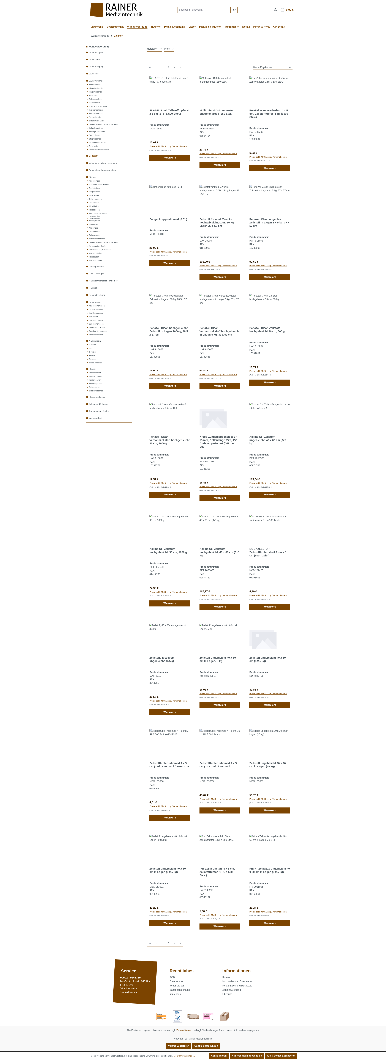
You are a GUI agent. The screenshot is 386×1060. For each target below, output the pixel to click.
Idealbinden (94, 206)
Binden (92, 177)
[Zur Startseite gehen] (116, 10)
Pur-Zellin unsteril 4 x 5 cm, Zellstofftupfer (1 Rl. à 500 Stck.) (217, 872)
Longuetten (93, 224)
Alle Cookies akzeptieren (281, 1055)
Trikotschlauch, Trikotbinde (100, 250)
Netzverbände (95, 117)
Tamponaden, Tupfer (97, 142)
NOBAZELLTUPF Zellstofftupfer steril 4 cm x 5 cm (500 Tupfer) (267, 552)
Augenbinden (94, 181)
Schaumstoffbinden (97, 239)
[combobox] (204, 10)
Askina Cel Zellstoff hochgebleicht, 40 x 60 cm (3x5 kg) (219, 552)
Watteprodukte (96, 418)
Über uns (227, 994)
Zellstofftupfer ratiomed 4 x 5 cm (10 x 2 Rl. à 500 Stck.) (218, 765)
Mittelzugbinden (94, 220)
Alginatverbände (96, 88)
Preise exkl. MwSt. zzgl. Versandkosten (168, 146)
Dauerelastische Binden (99, 185)
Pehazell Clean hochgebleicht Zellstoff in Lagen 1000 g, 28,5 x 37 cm (168, 331)
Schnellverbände (96, 128)
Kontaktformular (129, 992)
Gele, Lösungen (96, 273)
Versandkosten (184, 1030)
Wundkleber (94, 59)
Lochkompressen (96, 313)
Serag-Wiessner (95, 363)
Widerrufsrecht (177, 985)
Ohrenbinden (94, 232)
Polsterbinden (95, 235)
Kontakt (226, 977)
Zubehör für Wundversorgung (103, 163)
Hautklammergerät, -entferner (103, 281)
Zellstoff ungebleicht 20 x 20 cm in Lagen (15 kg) (267, 765)
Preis (167, 48)
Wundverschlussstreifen (99, 150)
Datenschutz (176, 981)
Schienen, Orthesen (98, 404)
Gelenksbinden (95, 199)
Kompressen (95, 302)
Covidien (92, 352)
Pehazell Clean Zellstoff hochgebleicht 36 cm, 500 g (267, 330)
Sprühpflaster (94, 135)
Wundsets (93, 73)
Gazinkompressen (96, 309)
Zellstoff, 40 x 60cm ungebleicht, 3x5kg (161, 659)
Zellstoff (93, 156)
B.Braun (92, 345)
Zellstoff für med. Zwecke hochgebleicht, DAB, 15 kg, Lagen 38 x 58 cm (216, 222)
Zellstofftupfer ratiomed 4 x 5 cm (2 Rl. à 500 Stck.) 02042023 (169, 765)
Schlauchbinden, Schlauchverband (103, 124)
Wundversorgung (99, 46)
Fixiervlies (93, 95)
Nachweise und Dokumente (237, 981)
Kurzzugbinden (94, 216)
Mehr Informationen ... (184, 1056)
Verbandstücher (95, 253)
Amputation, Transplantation (102, 170)
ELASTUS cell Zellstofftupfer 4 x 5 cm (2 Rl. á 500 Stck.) (169, 112)
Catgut (92, 348)
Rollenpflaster (95, 387)
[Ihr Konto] (275, 10)
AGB (172, 977)
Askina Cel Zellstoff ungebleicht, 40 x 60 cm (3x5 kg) (267, 440)
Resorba (92, 359)
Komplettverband (96, 114)
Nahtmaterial (95, 341)
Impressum (175, 994)
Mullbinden (93, 228)
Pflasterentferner (97, 397)
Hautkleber (94, 288)
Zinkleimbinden (95, 260)
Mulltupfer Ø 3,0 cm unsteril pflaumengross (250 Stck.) (217, 112)
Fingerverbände (95, 92)
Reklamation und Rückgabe (237, 985)
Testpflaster (93, 146)
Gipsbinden (94, 203)
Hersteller (152, 48)
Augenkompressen (97, 306)
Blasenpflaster (95, 373)
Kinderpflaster (95, 380)
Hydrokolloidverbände (98, 106)
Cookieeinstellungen (206, 1046)
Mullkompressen (96, 320)
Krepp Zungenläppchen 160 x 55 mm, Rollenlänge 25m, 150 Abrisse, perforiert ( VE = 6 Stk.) (218, 441)
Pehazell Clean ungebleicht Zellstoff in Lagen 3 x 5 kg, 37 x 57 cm (269, 222)
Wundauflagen (96, 52)
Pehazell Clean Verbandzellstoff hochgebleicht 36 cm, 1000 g (169, 440)
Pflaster (92, 369)
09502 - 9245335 (130, 977)
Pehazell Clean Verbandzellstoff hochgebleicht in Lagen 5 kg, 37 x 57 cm (219, 331)
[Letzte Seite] (180, 67)
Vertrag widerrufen (178, 1046)
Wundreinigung (96, 66)
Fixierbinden (94, 195)
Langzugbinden (94, 218)
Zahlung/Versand (231, 990)
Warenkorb (169, 157)
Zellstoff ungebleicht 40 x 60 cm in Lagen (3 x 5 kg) (167, 870)
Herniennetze (94, 103)
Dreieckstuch (94, 188)
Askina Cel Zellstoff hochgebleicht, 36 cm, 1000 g (168, 550)
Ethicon (92, 356)
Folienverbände (95, 99)
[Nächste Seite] (174, 67)
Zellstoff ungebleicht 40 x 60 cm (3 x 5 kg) (267, 659)
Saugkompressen (96, 324)
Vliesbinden (94, 257)
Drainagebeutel (96, 266)
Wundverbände (96, 81)
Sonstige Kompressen (98, 331)
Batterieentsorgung (180, 990)
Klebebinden (94, 210)
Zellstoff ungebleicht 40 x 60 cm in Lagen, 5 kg (217, 659)
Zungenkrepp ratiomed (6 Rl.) (168, 219)
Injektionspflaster (96, 110)
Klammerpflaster (96, 384)
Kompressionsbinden (98, 213)
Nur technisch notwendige (247, 1055)
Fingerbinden (94, 192)
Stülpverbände (95, 139)
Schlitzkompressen (97, 328)
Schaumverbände (96, 121)
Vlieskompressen (96, 335)
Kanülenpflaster (95, 376)
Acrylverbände (95, 85)
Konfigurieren (219, 1055)
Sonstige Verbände (97, 132)
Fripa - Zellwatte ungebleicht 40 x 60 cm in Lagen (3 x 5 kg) (269, 870)
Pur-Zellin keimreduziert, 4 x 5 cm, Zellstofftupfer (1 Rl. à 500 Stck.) (268, 114)
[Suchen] (234, 10)
